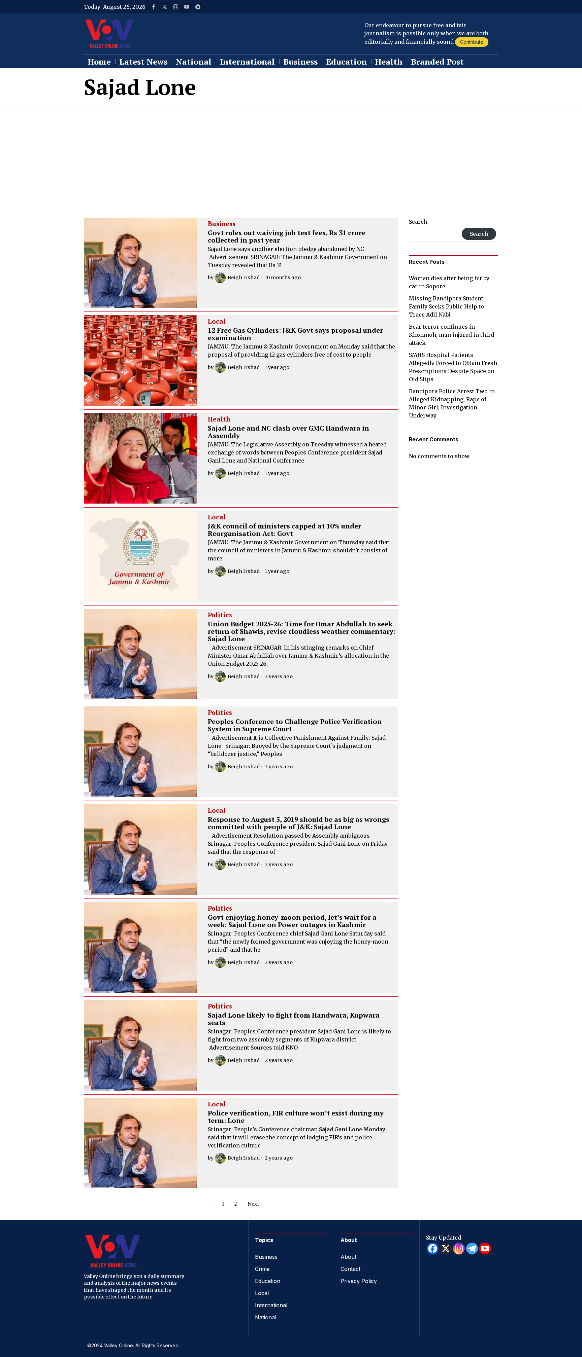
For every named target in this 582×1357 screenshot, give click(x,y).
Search (418, 221)
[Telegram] (472, 1248)
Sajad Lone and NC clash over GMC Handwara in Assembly (288, 432)
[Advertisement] (291, 156)
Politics (220, 615)
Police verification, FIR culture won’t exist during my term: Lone (296, 1116)
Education (267, 1281)
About (348, 1256)
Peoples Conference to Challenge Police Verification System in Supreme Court (295, 725)
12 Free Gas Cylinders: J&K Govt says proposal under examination (295, 334)
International (271, 1305)
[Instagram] (459, 1248)
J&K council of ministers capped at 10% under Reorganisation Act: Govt (284, 529)
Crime (262, 1269)
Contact (350, 1269)
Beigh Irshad (244, 277)
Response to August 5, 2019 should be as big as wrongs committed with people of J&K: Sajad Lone (298, 823)
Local (217, 321)
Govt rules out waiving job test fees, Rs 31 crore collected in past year (286, 236)
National (265, 1317)
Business (221, 224)
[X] (446, 1248)
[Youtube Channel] (485, 1248)
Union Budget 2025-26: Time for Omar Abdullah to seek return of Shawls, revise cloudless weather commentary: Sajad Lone (301, 631)
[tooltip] (153, 7)
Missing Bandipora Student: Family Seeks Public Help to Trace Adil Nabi (447, 306)
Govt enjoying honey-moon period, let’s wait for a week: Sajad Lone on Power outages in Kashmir (292, 921)
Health (219, 419)
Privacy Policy (359, 1281)
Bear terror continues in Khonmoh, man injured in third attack (451, 334)
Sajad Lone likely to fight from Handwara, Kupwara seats (294, 1019)
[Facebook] (433, 1248)
